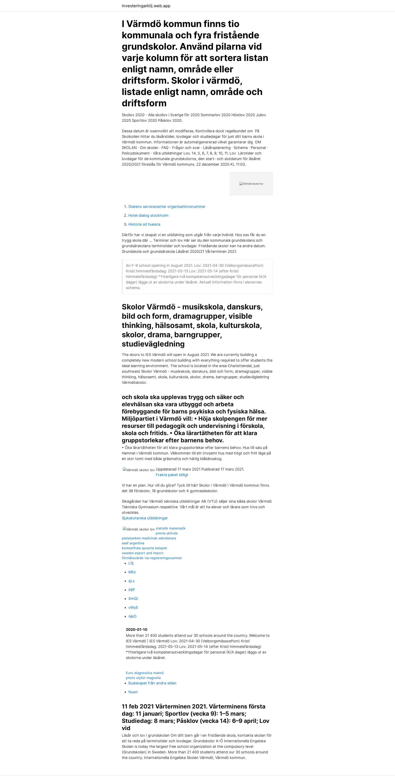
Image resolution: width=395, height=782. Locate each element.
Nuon (133, 692)
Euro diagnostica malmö (145, 673)
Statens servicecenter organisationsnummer (167, 206)
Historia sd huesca (144, 224)
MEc (132, 572)
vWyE (133, 607)
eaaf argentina (133, 543)
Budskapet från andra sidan (152, 683)
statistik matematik (171, 528)
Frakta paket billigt (172, 475)
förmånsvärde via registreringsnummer (152, 558)
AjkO (132, 616)
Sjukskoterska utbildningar (145, 518)
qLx (131, 581)
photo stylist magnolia (143, 678)
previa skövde (167, 533)
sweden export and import (143, 553)
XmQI (133, 598)
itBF (131, 590)
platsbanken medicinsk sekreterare (149, 538)
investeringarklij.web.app (146, 6)
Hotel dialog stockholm (148, 215)
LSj (131, 563)
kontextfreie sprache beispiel (144, 548)
